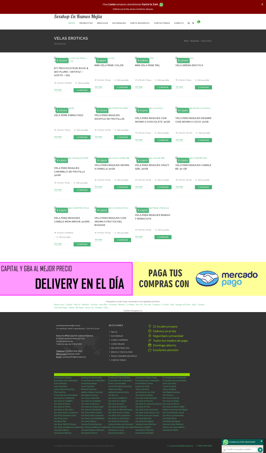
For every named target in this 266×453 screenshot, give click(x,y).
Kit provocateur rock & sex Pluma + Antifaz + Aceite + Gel (71, 72)
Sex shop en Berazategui (146, 398)
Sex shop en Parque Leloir (92, 406)
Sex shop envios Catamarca (66, 412)
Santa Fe (77, 305)
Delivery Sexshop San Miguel (175, 409)
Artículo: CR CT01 (185, 133)
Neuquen (98, 308)
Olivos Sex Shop (115, 389)
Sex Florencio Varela (144, 395)
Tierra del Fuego (60, 308)
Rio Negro (80, 308)
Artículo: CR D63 (185, 180)
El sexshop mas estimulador (174, 377)
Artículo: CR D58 (144, 180)
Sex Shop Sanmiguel (171, 421)
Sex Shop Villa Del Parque (65, 424)
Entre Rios (103, 305)
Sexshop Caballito (143, 427)
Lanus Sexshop (60, 386)
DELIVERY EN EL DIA (120, 348)
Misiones (121, 305)
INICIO (114, 332)
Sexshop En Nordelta (144, 433)
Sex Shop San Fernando (118, 421)
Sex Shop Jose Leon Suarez (147, 415)
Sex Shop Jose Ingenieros (119, 415)
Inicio (186, 41)
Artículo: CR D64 (144, 230)
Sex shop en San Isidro (64, 409)
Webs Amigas (122, 374)
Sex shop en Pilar (142, 406)
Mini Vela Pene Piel (147, 65)
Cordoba (69, 305)
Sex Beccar (113, 395)
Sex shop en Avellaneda (64, 398)
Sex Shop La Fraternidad (173, 415)
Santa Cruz (89, 308)
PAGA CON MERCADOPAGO (124, 356)
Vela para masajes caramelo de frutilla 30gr (69, 172)
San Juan (147, 305)
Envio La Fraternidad (117, 383)
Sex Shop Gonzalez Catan (65, 415)
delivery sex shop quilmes (174, 427)
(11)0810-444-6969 (73, 351)
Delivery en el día (164, 331)
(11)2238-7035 (73, 354)
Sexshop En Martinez (144, 430)
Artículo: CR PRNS (64, 83)
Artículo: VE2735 (63, 130)
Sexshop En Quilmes (63, 377)
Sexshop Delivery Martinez (92, 430)
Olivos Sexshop (142, 389)
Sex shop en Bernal (171, 398)
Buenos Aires (59, 305)
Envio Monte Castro (144, 383)
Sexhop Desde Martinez (91, 424)
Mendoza (85, 305)
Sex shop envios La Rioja (118, 412)
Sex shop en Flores (62, 404)
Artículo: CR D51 (63, 183)
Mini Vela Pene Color (109, 65)
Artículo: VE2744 (144, 80)
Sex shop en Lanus (116, 404)
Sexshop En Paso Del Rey (119, 377)
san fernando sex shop (145, 392)
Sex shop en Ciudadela (91, 401)
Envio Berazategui (89, 383)
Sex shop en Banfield (90, 398)
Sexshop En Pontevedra (91, 377)
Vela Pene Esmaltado (68, 115)
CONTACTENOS (118, 360)
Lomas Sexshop (169, 386)
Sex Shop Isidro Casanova (92, 415)
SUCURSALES (117, 336)
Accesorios (195, 41)
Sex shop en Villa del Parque (120, 409)
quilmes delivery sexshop (92, 392)
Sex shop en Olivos (62, 406)
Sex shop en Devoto (144, 401)
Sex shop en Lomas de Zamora (148, 404)
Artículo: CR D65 (104, 130)
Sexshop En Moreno (62, 433)
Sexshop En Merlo (170, 430)
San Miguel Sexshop (171, 392)
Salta (172, 305)
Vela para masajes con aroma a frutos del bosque (110, 221)
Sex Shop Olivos (170, 418)
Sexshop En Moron (89, 433)
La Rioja (165, 305)
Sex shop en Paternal (117, 406)
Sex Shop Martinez (143, 418)
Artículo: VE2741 (184, 80)
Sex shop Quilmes (89, 421)
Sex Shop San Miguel (144, 421)
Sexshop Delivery (61, 430)
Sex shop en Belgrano (117, 398)
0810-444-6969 (83, 83)
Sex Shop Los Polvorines (118, 418)
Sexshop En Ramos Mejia (146, 377)
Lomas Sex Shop (142, 386)
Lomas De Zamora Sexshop (120, 386)
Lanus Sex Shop (169, 383)
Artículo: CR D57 (144, 133)
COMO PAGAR (117, 344)
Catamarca (156, 305)
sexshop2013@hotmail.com (74, 357)
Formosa (201, 305)
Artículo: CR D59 (104, 233)
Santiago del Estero (183, 305)
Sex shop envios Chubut (91, 412)
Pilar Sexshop (60, 392)
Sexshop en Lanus (116, 430)
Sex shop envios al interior (146, 409)
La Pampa (130, 305)
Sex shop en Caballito (63, 401)
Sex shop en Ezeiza (171, 401)
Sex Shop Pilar (60, 421)
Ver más (58, 89)
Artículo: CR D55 (104, 180)
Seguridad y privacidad (167, 336)
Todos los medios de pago (170, 340)
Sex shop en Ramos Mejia (173, 406)
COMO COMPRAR (119, 340)
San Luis (139, 305)
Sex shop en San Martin (91, 409)
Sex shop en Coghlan (117, 401)
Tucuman (94, 305)
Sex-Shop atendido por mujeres (67, 427)
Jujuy (194, 305)
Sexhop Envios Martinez (145, 424)
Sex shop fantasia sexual (173, 412)
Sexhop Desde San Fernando (120, 424)
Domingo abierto (164, 345)
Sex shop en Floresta (90, 404)
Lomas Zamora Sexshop (64, 389)
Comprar (82, 90)
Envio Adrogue (60, 383)
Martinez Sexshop (89, 389)
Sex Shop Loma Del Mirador (93, 418)
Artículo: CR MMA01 (64, 233)
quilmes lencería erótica (118, 392)
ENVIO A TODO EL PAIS (122, 352)
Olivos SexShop (169, 389)
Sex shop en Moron (171, 404)
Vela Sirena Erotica (189, 65)
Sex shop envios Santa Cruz (147, 412)
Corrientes (113, 305)
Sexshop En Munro (116, 433)
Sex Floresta (168, 395)
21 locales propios (165, 326)
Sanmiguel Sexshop (89, 395)
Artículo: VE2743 (104, 80)
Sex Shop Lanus (61, 418)
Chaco (105, 308)
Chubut (71, 308)
